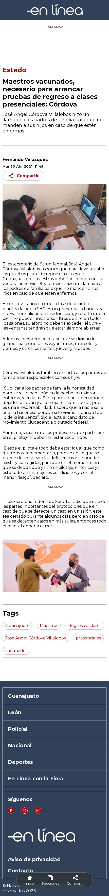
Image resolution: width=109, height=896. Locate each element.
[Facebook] (11, 812)
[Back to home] (55, 13)
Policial (18, 729)
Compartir (28, 175)
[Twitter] (25, 812)
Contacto (20, 871)
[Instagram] (38, 812)
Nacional (20, 745)
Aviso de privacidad (34, 859)
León (14, 712)
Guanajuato (23, 696)
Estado (14, 70)
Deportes (20, 762)
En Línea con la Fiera (35, 778)
